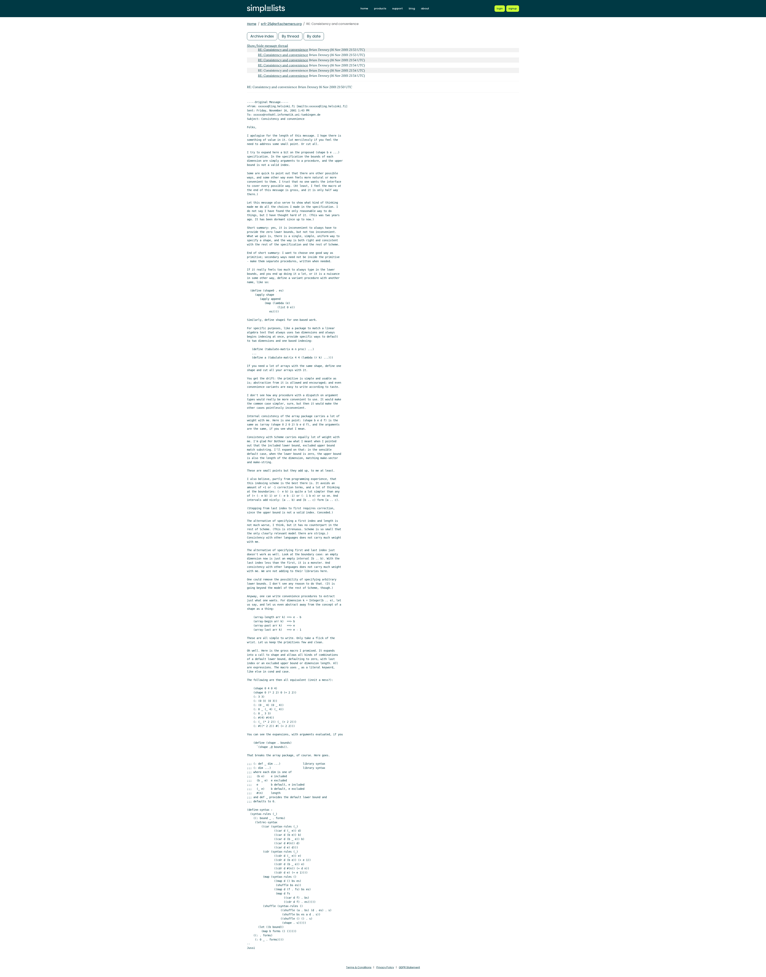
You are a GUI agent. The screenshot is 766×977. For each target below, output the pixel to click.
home (364, 8)
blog (412, 8)
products (380, 8)
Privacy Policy (385, 967)
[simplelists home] (266, 9)
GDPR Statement (409, 967)
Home (251, 24)
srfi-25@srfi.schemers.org (281, 24)
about (425, 8)
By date (314, 36)
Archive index (262, 36)
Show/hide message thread (267, 46)
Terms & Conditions (358, 967)
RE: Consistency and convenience (283, 50)
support (397, 8)
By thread (290, 36)
